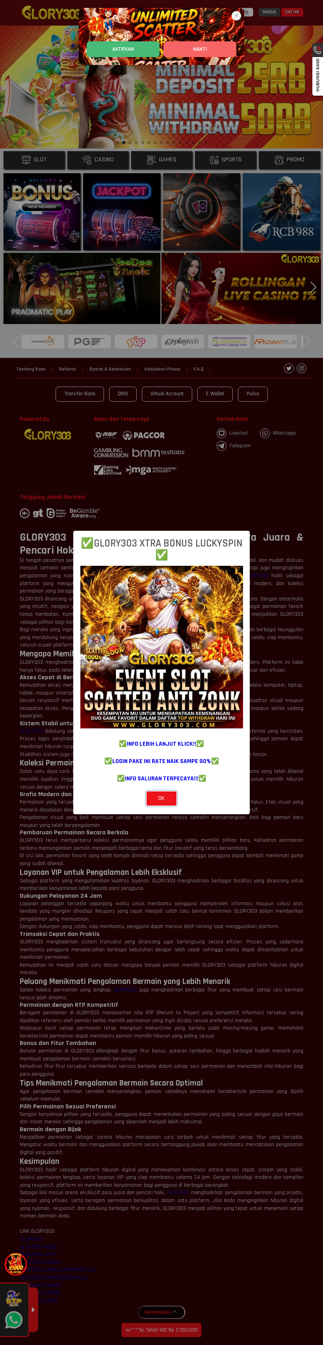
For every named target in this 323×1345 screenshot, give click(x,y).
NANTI (200, 49)
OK (161, 798)
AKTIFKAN (123, 49)
